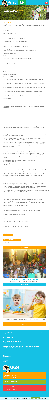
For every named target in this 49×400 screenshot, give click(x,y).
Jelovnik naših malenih (7, 356)
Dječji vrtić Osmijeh (7, 10)
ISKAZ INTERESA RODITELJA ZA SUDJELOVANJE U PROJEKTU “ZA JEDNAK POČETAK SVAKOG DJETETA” (21, 346)
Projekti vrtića (5, 355)
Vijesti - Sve (7, 242)
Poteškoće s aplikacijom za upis (8, 348)
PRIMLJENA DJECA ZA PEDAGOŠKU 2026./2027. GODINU (12, 341)
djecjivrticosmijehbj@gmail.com (11, 377)
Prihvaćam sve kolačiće (36, 398)
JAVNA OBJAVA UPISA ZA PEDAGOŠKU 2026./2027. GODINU (13, 347)
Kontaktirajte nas (6, 360)
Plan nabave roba (6, 362)
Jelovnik (24, 324)
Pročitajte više (24, 282)
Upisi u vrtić (5, 361)
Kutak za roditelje (6, 357)
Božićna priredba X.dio (24, 279)
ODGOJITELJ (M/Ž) (6, 342)
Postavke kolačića (43, 398)
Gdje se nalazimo (6, 359)
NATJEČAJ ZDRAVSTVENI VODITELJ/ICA (12, 239)
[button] (22, 2)
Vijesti (13, 10)
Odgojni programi (6, 354)
